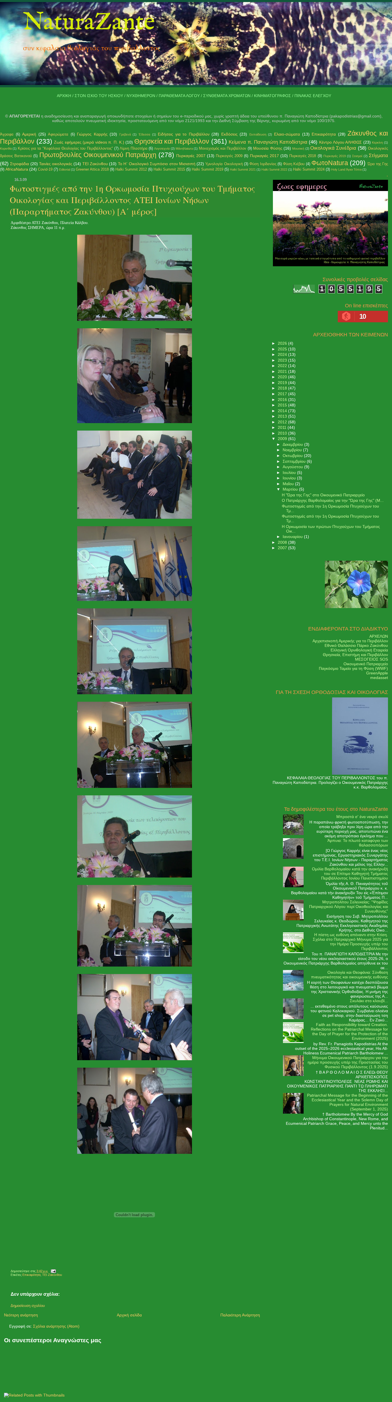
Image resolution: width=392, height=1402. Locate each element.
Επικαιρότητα (324, 134)
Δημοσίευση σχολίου (28, 1306)
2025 (283, 349)
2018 (283, 388)
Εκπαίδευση (257, 134)
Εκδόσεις (229, 134)
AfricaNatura (16, 169)
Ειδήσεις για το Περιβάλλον (183, 134)
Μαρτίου (291, 489)
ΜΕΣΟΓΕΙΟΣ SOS (371, 659)
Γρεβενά (125, 134)
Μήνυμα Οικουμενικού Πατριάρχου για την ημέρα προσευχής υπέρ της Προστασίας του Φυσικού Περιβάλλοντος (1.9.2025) (348, 1062)
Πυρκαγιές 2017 (264, 155)
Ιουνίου (290, 478)
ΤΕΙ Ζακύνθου (95, 163)
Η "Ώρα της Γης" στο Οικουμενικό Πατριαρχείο (323, 495)
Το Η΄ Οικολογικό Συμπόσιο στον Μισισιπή (156, 163)
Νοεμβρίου (293, 450)
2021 (283, 371)
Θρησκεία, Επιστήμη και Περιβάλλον (355, 654)
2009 (283, 438)
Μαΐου (289, 483)
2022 (283, 365)
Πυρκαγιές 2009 (229, 156)
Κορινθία (6, 148)
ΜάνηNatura (184, 148)
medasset (379, 677)
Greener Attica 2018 (92, 169)
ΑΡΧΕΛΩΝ (378, 636)
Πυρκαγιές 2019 (334, 156)
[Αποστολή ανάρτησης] (52, 1271)
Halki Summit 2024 (309, 169)
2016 (283, 399)
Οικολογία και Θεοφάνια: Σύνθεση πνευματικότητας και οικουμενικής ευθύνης (349, 974)
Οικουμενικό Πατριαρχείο (366, 664)
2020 (283, 377)
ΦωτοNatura (329, 163)
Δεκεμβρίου (293, 444)
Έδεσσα (144, 134)
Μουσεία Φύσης (267, 148)
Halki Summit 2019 (207, 169)
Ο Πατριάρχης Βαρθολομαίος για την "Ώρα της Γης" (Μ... (333, 500)
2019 (283, 382)
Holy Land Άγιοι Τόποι (346, 169)
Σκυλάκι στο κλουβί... (369, 1000)
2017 (283, 394)
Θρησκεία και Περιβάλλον (171, 141)
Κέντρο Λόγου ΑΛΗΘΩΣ (340, 142)
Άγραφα (6, 134)
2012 (283, 422)
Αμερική (29, 134)
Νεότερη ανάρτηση (21, 1315)
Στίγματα (378, 155)
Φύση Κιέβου (293, 164)
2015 (283, 405)
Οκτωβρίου (293, 455)
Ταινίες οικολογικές (55, 163)
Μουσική (298, 148)
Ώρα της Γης (378, 164)
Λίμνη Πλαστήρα (133, 148)
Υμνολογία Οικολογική (223, 164)
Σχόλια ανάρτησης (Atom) (56, 1326)
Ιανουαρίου (293, 536)
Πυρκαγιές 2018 (302, 156)
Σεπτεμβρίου (295, 461)
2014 (283, 410)
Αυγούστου (293, 466)
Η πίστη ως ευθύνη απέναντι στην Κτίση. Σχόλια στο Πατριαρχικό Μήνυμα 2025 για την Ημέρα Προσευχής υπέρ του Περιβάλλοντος (350, 941)
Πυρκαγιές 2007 (190, 155)
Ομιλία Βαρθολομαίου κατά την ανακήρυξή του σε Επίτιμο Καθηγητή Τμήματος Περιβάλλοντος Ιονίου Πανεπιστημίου (350, 873)
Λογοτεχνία (162, 148)
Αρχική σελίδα (129, 1315)
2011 (283, 427)
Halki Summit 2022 (274, 169)
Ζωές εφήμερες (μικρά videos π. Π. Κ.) (89, 142)
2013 (283, 416)
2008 (283, 542)
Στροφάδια (19, 163)
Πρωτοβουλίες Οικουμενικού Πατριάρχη (97, 155)
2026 (283, 343)
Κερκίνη (377, 142)
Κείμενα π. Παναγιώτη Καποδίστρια (268, 142)
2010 (283, 433)
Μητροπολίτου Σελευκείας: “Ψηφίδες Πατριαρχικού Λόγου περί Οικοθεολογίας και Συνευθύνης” (348, 906)
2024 (283, 354)
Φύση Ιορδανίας (262, 164)
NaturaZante (89, 22)
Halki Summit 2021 (243, 169)
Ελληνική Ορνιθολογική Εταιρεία (359, 650)
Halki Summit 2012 (131, 169)
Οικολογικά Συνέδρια (333, 148)
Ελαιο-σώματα (287, 134)
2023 (283, 360)
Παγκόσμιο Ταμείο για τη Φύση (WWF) (353, 668)
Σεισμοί (357, 156)
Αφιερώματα (58, 134)
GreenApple (377, 673)
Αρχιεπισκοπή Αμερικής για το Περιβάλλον (350, 641)
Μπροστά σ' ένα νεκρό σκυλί (362, 816)
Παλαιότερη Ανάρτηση (240, 1315)
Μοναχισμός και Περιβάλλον (223, 148)
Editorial (64, 169)
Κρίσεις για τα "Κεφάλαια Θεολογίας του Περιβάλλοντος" (65, 148)
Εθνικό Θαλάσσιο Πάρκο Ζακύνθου (356, 645)
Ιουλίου (290, 472)
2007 (283, 547)
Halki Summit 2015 (169, 169)
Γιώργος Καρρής (92, 134)
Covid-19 (45, 169)
